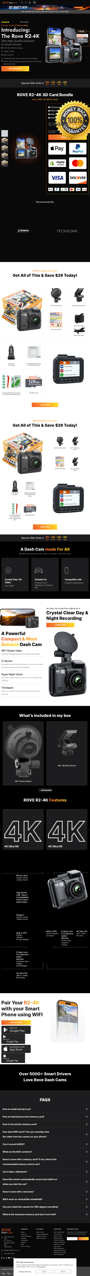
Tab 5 (4, 163)
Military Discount (41, 1238)
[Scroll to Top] (87, 1266)
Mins (59, 84)
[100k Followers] (6, 1258)
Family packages (26, 1236)
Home (23, 1232)
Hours (53, 84)
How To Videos (25, 1246)
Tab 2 (4, 141)
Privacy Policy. (42, 1267)
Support (23, 1242)
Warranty (23, 1238)
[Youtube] (9, 1258)
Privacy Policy (58, 1234)
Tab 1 (4, 133)
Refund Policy (58, 1236)
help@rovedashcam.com (10, 1250)
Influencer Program (59, 1242)
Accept (44, 1272)
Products (23, 1234)
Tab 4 (4, 156)
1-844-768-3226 (9, 1253)
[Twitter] (4, 1258)
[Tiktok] (14, 1258)
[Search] (22, 2)
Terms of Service (59, 1240)
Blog (22, 1244)
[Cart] (29, 2)
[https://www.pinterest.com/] (11, 1258)
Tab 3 (4, 148)
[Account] (26, 2)
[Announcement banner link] (45, 7)
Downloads (24, 1240)
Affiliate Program (41, 1236)
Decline (63, 1272)
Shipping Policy (58, 1238)
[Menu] (34, 2)
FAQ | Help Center (59, 1232)
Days (47, 84)
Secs (65, 84)
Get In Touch (40, 1232)
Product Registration (42, 1234)
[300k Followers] (1, 1258)
